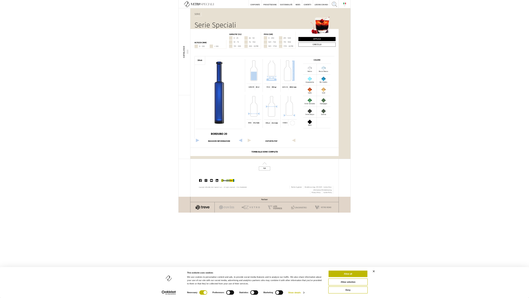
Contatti (307, 5)
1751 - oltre (288, 46)
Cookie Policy (327, 192)
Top (264, 168)
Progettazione (270, 5)
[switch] (230, 292)
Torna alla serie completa (264, 152)
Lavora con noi (321, 5)
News (297, 5)
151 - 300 (237, 46)
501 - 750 (272, 42)
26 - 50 (252, 38)
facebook (201, 180)
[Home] (199, 4)
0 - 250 (271, 38)
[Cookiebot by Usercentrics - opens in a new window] (169, 293)
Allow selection (348, 282)
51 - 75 (236, 42)
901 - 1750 (272, 46)
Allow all (348, 274)
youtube (212, 180)
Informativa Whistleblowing (322, 190)
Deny (348, 290)
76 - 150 (252, 42)
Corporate (255, 5)
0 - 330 (202, 46)
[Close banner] (374, 271)
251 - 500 (287, 38)
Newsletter (228, 180)
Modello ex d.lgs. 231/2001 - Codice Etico (318, 187)
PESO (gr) (268, 34)
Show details (294, 292)
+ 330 (216, 46)
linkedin (218, 180)
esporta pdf (271, 141)
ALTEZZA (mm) (201, 43)
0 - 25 (236, 38)
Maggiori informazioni (219, 141)
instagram (207, 180)
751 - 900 (287, 42)
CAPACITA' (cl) (235, 34)
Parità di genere (296, 187)
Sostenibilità (286, 5)
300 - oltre (253, 46)
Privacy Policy (316, 192)
